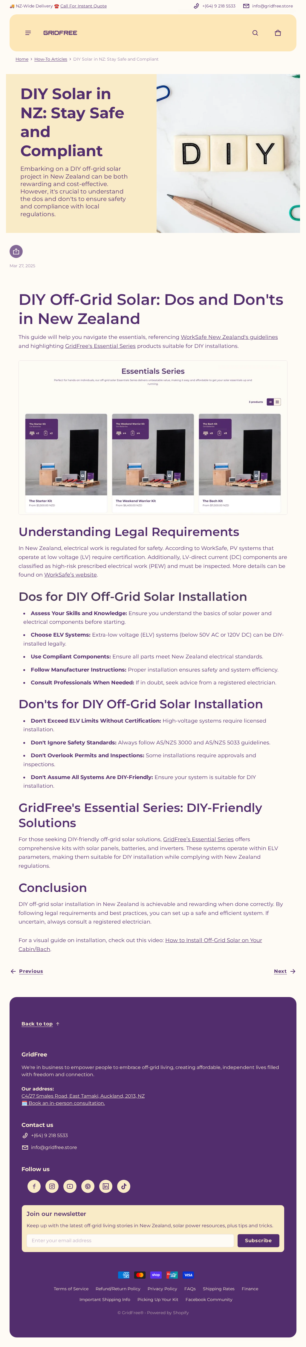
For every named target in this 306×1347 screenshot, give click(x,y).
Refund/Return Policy (118, 1288)
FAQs (190, 1288)
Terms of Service (71, 1288)
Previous (31, 971)
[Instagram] (52, 1186)
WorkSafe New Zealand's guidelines (229, 337)
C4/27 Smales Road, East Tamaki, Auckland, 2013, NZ (83, 1096)
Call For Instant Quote (83, 6)
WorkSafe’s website (70, 575)
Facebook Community (209, 1299)
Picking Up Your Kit (157, 1299)
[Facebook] (34, 1186)
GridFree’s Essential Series (198, 839)
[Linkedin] (105, 1186)
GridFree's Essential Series (100, 346)
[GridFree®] (60, 33)
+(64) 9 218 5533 (218, 6)
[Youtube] (69, 1186)
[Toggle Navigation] (28, 32)
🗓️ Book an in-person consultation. (63, 1103)
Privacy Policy (162, 1288)
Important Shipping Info (104, 1299)
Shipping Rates (219, 1288)
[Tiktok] (123, 1186)
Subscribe (258, 1240)
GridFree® (132, 1312)
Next (280, 971)
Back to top (37, 1024)
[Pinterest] (87, 1186)
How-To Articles (50, 59)
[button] (255, 32)
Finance (250, 1288)
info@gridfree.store (272, 6)
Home (22, 59)
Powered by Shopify (168, 1312)
